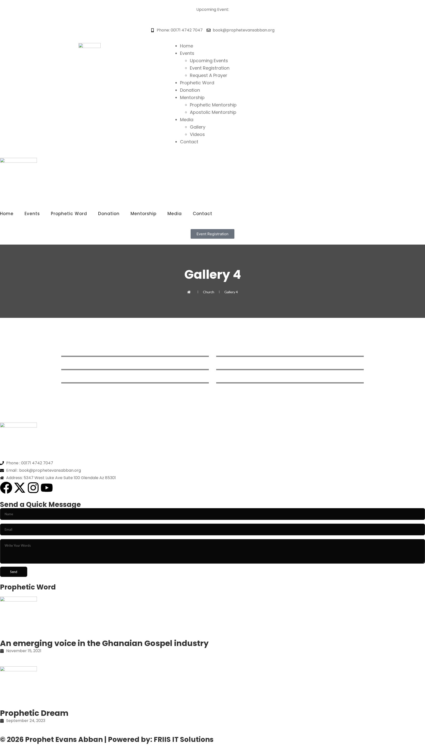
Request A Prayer (208, 75)
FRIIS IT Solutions (183, 739)
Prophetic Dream (34, 713)
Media (186, 120)
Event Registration (209, 68)
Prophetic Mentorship (213, 105)
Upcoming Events (209, 61)
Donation (190, 90)
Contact (189, 142)
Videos (197, 134)
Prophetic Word (197, 83)
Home (186, 46)
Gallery (197, 127)
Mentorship (192, 97)
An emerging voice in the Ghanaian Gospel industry (104, 643)
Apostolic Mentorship (213, 112)
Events (187, 53)
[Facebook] (6, 488)
